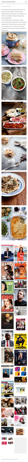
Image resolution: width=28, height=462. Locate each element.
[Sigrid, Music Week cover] (7, 397)
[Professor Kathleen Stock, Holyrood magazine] (7, 328)
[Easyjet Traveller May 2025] (20, 260)
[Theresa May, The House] (20, 365)
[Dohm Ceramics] (7, 407)
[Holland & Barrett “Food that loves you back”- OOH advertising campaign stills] (7, 293)
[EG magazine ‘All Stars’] (7, 435)
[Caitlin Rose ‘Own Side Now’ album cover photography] (20, 426)
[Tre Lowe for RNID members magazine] (7, 280)
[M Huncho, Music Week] (20, 348)
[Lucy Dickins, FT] (7, 379)
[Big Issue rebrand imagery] (7, 445)
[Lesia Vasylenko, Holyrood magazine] (20, 315)
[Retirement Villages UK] (20, 395)
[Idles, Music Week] (20, 332)
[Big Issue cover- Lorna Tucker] (20, 279)
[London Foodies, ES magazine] (20, 404)
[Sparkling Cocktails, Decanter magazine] (20, 385)
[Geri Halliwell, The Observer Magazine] (7, 363)
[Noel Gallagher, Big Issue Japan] (20, 306)
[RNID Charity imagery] (20, 414)
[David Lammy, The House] (7, 346)
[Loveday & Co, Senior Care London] (7, 417)
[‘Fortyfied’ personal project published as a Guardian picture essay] (20, 287)
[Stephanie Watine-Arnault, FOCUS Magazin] (7, 426)
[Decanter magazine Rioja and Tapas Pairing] (20, 436)
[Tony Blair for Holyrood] (7, 261)
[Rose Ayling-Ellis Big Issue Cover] (7, 311)
